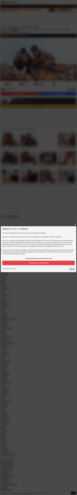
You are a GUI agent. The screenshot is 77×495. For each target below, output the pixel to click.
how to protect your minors (9, 268)
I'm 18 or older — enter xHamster (38, 263)
